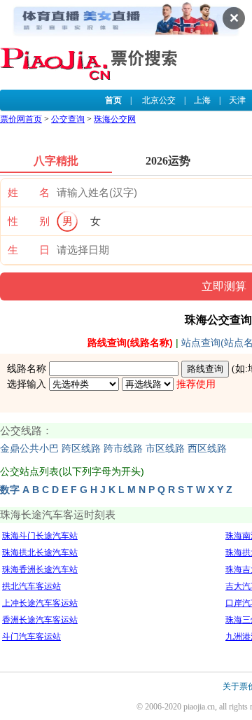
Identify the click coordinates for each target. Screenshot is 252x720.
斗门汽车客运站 (31, 637)
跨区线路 (81, 448)
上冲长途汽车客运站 (40, 603)
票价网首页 (21, 119)
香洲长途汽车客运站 (40, 620)
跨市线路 (123, 448)
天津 (237, 100)
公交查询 (68, 119)
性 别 (29, 221)
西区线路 (207, 448)
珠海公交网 (115, 119)
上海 (202, 100)
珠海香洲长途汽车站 (40, 569)
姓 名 (29, 192)
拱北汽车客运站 (31, 586)
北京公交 (159, 100)
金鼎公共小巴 (29, 448)
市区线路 (165, 448)
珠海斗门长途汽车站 (40, 536)
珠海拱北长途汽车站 (40, 553)
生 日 (29, 250)
